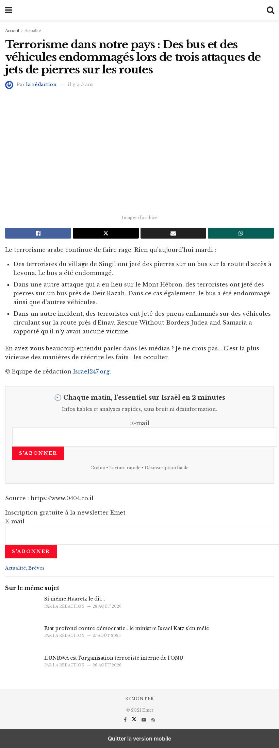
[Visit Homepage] (139, 10)
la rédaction (41, 84)
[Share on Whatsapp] (241, 233)
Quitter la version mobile (139, 738)
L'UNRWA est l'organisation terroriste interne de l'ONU (113, 658)
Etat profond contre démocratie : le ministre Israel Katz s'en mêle (126, 628)
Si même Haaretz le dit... (74, 599)
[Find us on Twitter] (135, 720)
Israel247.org (91, 371)
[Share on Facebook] (38, 233)
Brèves (36, 568)
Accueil (12, 30)
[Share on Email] (174, 233)
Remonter (139, 698)
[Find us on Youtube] (145, 720)
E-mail (139, 423)
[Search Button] (270, 10)
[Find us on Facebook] (126, 720)
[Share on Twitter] (106, 233)
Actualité (32, 30)
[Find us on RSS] (153, 720)
